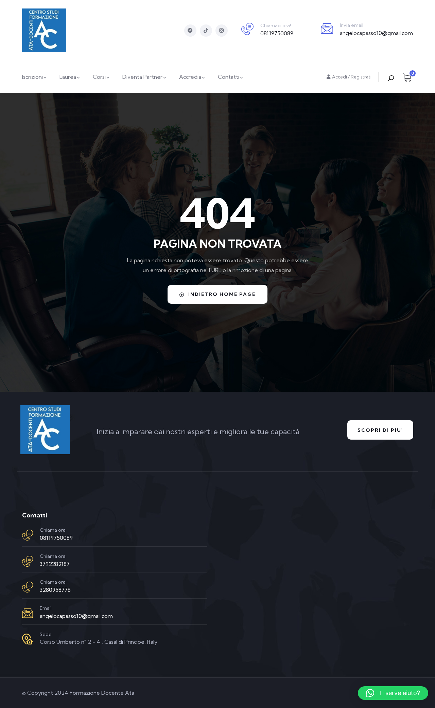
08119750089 (276, 33)
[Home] (44, 30)
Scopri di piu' (380, 430)
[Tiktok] (206, 30)
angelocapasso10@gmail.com (376, 33)
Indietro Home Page (222, 294)
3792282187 (55, 564)
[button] (393, 693)
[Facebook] (190, 30)
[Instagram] (221, 30)
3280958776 (55, 589)
